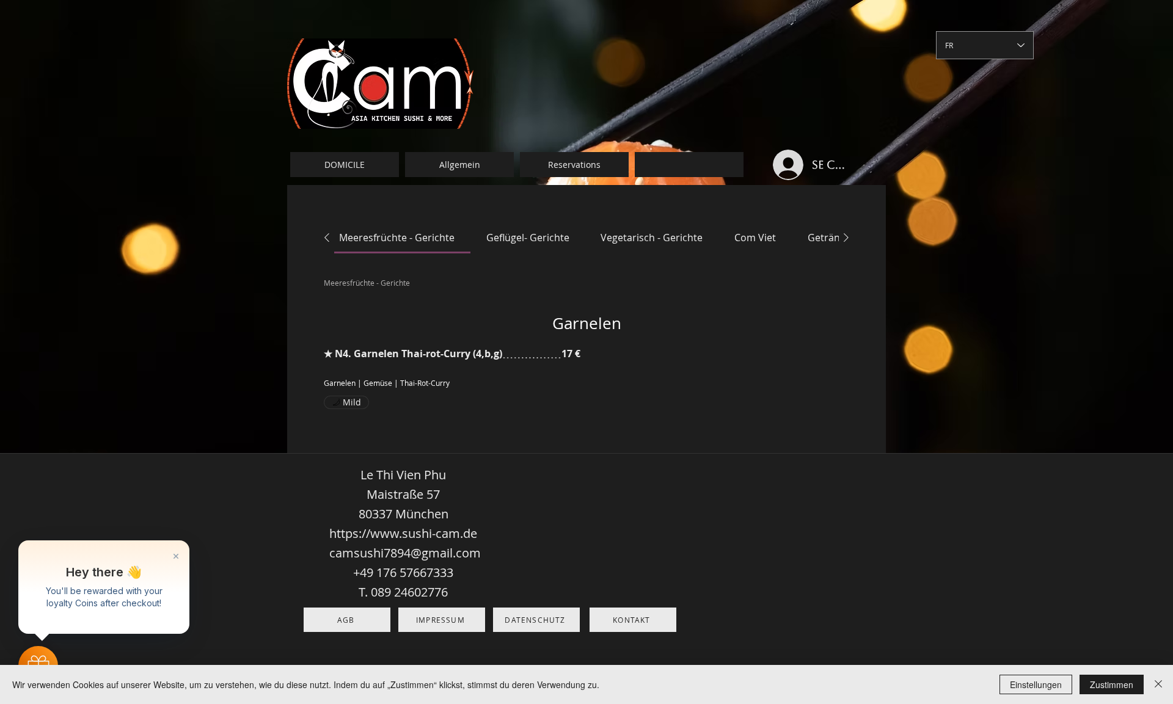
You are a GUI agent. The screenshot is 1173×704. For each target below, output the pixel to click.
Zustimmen (1111, 684)
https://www (364, 533)
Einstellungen (1036, 684)
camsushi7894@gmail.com (405, 553)
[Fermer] (1158, 684)
